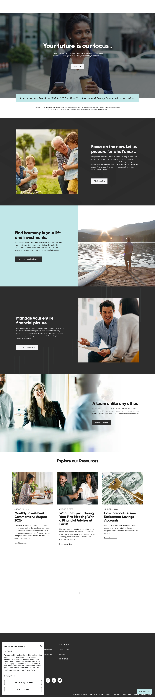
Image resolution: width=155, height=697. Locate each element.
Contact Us (144, 692)
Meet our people (101, 422)
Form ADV (116, 694)
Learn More (127, 98)
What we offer (99, 181)
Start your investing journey (28, 259)
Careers (62, 654)
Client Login (64, 649)
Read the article (20, 543)
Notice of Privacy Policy (100, 694)
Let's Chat (77, 66)
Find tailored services (27, 347)
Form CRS (127, 694)
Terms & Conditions (79, 694)
